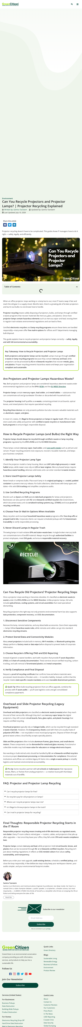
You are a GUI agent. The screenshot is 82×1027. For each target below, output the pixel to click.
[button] (72, 4)
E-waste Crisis (49, 1020)
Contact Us (48, 1002)
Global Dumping (50, 1026)
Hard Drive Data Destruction (12, 1023)
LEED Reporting (49, 1017)
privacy (48, 929)
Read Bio (8, 897)
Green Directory (49, 950)
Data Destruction (8, 1006)
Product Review (49, 970)
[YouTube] (30, 974)
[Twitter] (22, 974)
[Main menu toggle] (77, 4)
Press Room (48, 1011)
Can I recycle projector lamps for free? (22, 791)
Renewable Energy (50, 961)
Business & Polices (50, 964)
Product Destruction (9, 1012)
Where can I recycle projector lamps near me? (25, 802)
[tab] (41, 791)
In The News (48, 1014)
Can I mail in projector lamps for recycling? (24, 812)
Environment (48, 967)
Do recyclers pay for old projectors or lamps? (25, 797)
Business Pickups (8, 1003)
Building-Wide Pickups (10, 1009)
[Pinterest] (26, 974)
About (46, 999)
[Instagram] (14, 974)
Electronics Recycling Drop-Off (13, 1020)
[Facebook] (10, 974)
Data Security (48, 1023)
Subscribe (20, 985)
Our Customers (49, 1008)
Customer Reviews (50, 1005)
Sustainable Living (50, 958)
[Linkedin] (18, 974)
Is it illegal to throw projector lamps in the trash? (26, 807)
